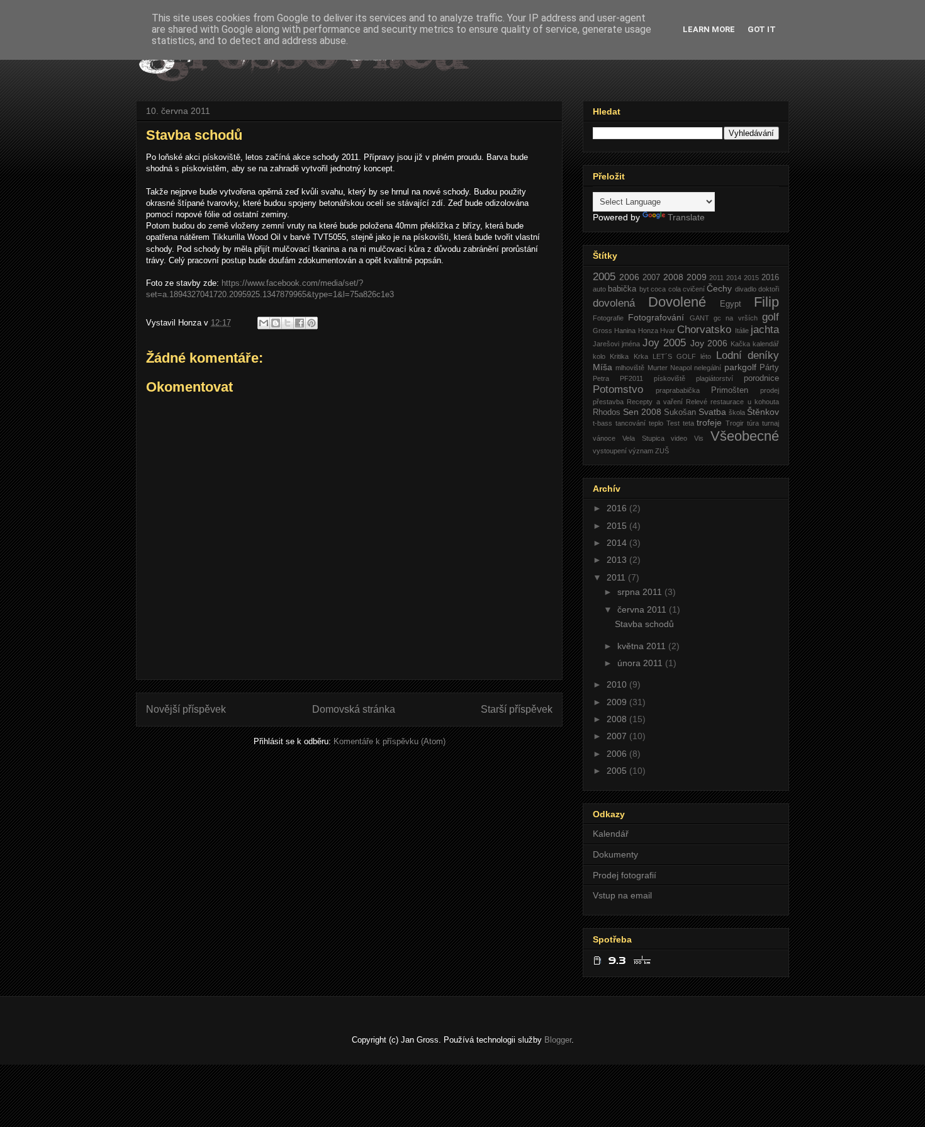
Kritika (619, 356)
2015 (751, 277)
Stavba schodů (644, 624)
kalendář (766, 344)
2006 (629, 277)
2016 (770, 277)
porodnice (761, 378)
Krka (641, 356)
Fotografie (608, 318)
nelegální (707, 367)
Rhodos (606, 412)
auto (599, 289)
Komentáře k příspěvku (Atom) (390, 741)
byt (644, 289)
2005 (604, 277)
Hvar (667, 330)
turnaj (770, 423)
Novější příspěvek (186, 709)
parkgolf (740, 367)
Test (673, 423)
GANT (699, 318)
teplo (656, 423)
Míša (602, 367)
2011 (716, 277)
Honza (648, 330)
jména (631, 344)
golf (770, 317)
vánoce (604, 438)
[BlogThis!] (275, 323)
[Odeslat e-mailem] (263, 323)
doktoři (768, 289)
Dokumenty (615, 854)
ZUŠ (662, 451)
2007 (651, 277)
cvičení (694, 289)
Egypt (730, 304)
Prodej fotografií (624, 875)
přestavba (608, 401)
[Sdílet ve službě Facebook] (299, 323)
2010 (618, 684)
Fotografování (656, 317)
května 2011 (642, 646)
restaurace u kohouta (744, 401)
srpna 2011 (640, 592)
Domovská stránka (353, 709)
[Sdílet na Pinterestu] (311, 323)
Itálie (742, 330)
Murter (658, 367)
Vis (699, 438)
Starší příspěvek (516, 709)
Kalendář (611, 834)
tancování (630, 423)
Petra (601, 378)
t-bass (602, 423)
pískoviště (669, 378)
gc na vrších (736, 318)
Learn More (709, 29)
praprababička (678, 390)
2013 (618, 560)
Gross (602, 330)
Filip (766, 302)
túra (753, 423)
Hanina (625, 330)
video (679, 438)
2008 (673, 277)
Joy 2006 (708, 343)
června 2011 (643, 609)
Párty (769, 367)
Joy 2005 (664, 343)
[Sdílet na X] (287, 323)
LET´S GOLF (674, 356)
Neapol (681, 367)
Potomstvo (618, 389)
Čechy (719, 288)
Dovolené (677, 302)
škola (737, 412)
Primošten (729, 390)
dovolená (614, 303)
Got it (762, 29)
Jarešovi (606, 344)
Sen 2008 (642, 412)
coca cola (665, 289)
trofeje (709, 422)
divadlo (745, 289)
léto (705, 356)
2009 (697, 277)
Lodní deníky (747, 355)
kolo (599, 356)
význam (641, 451)
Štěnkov (763, 412)
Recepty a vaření (655, 401)
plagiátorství (714, 378)
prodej (769, 390)
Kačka (740, 344)
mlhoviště (629, 367)
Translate (686, 217)
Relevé (696, 401)
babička (622, 289)
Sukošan (680, 412)
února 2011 (641, 663)
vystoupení (610, 451)
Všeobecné (744, 436)
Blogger (557, 1040)
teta (688, 423)
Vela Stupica (643, 438)
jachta (765, 330)
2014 (733, 277)
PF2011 (631, 378)
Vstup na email (622, 895)
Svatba (712, 412)
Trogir (735, 423)
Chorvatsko (704, 330)
